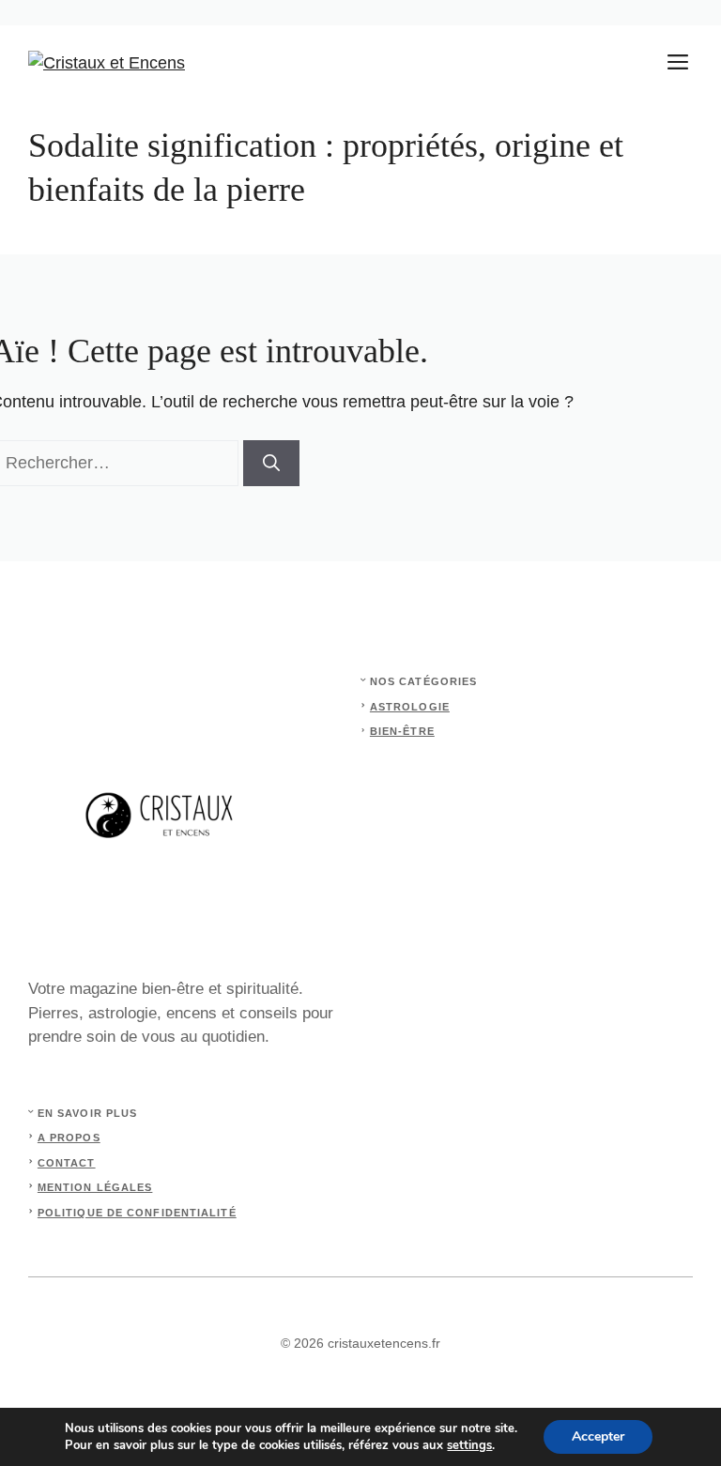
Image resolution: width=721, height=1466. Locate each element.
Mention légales (95, 1187)
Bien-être (402, 731)
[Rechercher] (271, 463)
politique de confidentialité (137, 1212)
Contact (67, 1162)
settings (469, 1445)
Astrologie (410, 706)
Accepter (598, 1436)
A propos (69, 1137)
